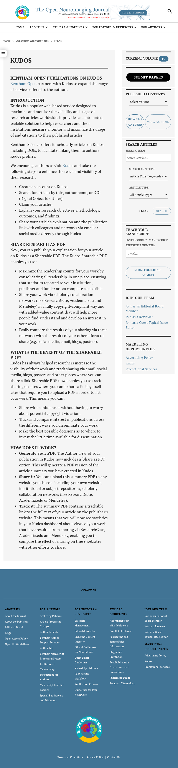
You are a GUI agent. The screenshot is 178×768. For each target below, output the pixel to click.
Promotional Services (141, 369)
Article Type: (139, 187)
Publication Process (86, 684)
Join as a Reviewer (139, 317)
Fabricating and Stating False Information (119, 641)
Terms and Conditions (70, 757)
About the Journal (15, 616)
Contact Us (113, 757)
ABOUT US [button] (37, 27)
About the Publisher (16, 621)
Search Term (135, 150)
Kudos (68, 165)
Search (161, 211)
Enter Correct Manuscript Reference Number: (147, 243)
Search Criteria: (142, 169)
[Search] (169, 11)
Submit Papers (148, 77)
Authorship (46, 648)
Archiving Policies (50, 616)
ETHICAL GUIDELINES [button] (68, 27)
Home (20, 27)
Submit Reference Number (148, 272)
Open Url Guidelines (17, 644)
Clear (143, 211)
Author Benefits (49, 632)
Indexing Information (133, 13)
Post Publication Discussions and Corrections (119, 667)
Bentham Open (23, 83)
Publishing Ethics (120, 677)
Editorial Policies (85, 631)
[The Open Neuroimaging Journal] (89, 729)
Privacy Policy (95, 757)
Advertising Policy (139, 357)
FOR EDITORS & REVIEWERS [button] (112, 27)
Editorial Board (14, 627)
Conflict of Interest (121, 631)
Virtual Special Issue (87, 668)
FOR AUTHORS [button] (151, 27)
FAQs (8, 632)
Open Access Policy (16, 638)
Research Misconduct (122, 683)
